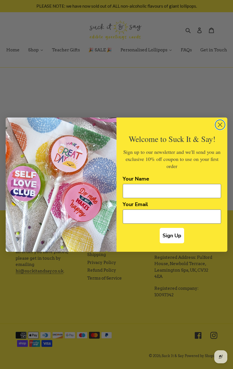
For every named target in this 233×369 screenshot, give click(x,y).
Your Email (135, 204)
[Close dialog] (220, 125)
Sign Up (172, 235)
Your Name (136, 178)
